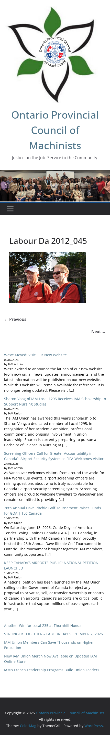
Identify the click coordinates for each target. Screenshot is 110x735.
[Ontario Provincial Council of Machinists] (55, 173)
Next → (98, 331)
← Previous (15, 319)
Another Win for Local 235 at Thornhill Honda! (43, 625)
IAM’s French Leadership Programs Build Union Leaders (51, 669)
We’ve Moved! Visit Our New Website (35, 354)
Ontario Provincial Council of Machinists (55, 130)
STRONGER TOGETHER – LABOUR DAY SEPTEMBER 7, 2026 (53, 633)
